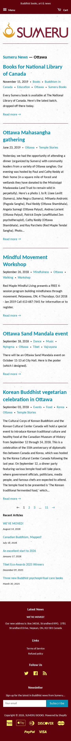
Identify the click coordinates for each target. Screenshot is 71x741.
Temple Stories (48, 147)
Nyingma (8, 347)
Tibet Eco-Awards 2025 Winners (23, 564)
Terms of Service (36, 648)
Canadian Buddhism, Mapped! (22, 537)
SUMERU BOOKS (34, 715)
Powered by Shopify (56, 715)
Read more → (12, 114)
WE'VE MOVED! (13, 523)
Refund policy (35, 654)
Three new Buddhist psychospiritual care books (33, 578)
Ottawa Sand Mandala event (35, 334)
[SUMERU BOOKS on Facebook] (35, 674)
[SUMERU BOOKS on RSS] (45, 674)
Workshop (24, 277)
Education (23, 87)
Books (36, 82)
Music (50, 341)
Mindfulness (41, 272)
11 (46, 507)
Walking (8, 277)
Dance (37, 341)
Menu (11, 10)
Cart (65, 10)
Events (37, 407)
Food (49, 407)
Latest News (35, 609)
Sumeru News (15, 57)
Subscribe (57, 703)
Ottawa (39, 87)
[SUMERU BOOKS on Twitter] (26, 674)
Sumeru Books (57, 87)
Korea (60, 407)
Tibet (36, 347)
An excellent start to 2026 (19, 551)
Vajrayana (50, 347)
